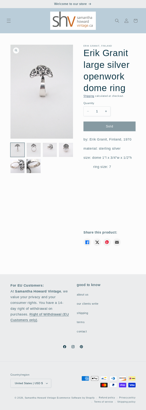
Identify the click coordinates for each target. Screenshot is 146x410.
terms (81, 322)
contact (82, 331)
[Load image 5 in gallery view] (17, 166)
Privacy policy (127, 397)
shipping (82, 313)
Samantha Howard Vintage (40, 397)
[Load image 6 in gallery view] (34, 166)
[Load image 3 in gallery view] (50, 150)
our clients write (87, 303)
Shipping (88, 96)
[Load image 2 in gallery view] (34, 150)
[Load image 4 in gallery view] (66, 150)
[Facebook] (87, 242)
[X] (97, 242)
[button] (8, 20)
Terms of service (103, 401)
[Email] (117, 242)
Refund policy (107, 397)
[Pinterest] (107, 242)
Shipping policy (126, 401)
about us (82, 294)
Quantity (88, 103)
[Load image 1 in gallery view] (17, 150)
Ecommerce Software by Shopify (75, 397)
